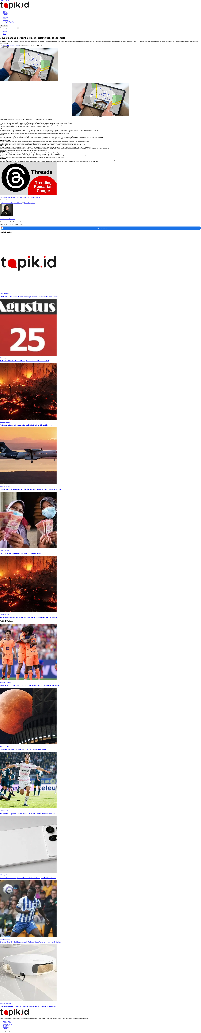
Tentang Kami (9, 21)
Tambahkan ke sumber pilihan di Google (11, 203)
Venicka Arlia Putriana (8, 45)
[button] (100, 228)
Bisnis (4, 18)
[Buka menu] (5, 26)
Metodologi (6, 1025)
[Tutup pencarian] (18, 28)
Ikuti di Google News (29, 203)
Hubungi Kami (10, 22)
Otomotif (5, 14)
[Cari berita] (1, 26)
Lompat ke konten (4, 0)
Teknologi (5, 13)
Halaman (5, 20)
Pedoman (5, 1028)
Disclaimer (5, 1027)
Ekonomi (5, 17)
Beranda (5, 31)
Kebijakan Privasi (7, 1024)
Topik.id (17, 45)
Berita (4, 11)
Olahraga (5, 15)
